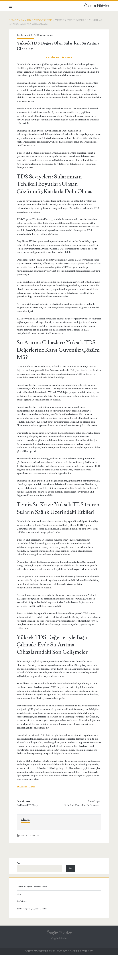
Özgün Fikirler (96, 5)
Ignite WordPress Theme (43, 951)
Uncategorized (39, 20)
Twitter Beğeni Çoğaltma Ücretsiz (32, 909)
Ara (18, 863)
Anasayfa (16, 20)
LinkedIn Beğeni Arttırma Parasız (32, 886)
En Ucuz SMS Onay (27, 805)
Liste (19, 894)
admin (50, 35)
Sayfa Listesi (22, 901)
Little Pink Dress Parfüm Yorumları (82, 805)
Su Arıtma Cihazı (26, 786)
